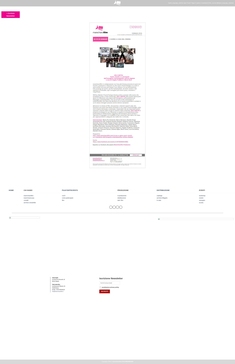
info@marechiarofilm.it (57, 291)
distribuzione (122, 198)
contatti (26, 200)
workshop (202, 195)
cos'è (63, 195)
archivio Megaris (162, 198)
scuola (201, 202)
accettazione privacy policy (110, 287)
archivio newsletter (30, 202)
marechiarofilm (28, 195)
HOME (11, 190)
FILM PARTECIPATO (70, 190)
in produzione (122, 195)
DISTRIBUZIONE (163, 190)
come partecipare (67, 198)
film (63, 200)
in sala (159, 200)
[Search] (164, 3)
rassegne (202, 200)
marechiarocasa (29, 198)
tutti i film (120, 200)
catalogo (159, 195)
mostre (201, 198)
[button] (2, 3)
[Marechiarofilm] (117, 3)
